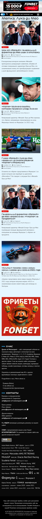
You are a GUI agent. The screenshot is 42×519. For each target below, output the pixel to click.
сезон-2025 (22, 488)
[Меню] (38, 14)
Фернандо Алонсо (19, 113)
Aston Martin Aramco (8, 445)
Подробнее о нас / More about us (13, 379)
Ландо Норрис (6, 469)
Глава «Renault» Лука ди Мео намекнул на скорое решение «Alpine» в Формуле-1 (17, 160)
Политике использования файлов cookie (23, 508)
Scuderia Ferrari (9, 460)
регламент (13, 485)
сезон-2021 (9, 276)
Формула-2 (22, 478)
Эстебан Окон (32, 276)
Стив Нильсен (26, 56)
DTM (32, 445)
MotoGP (6, 457)
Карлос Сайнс (30, 466)
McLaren (5, 453)
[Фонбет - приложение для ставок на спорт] (21, 6)
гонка (20, 482)
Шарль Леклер (6, 483)
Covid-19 (27, 445)
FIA (16, 448)
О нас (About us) (8, 386)
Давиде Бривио (13, 274)
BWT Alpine (6, 56)
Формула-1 (5, 47)
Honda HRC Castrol (23, 448)
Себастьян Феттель (22, 473)
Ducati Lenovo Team (8, 448)
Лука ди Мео (20, 56)
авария (14, 483)
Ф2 (35, 473)
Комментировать (7, 58)
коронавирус (5, 485)
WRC (34, 463)
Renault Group (12, 56)
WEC (18, 463)
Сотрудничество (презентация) (13, 388)
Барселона (5, 466)
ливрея (19, 274)
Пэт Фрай (4, 276)
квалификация (31, 482)
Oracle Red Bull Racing (28, 457)
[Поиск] (7, 14)
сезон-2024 (13, 488)
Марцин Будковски (33, 274)
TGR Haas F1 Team (22, 461)
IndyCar (30, 450)
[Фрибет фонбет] (21, 316)
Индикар (23, 466)
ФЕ (38, 473)
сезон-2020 (21, 485)
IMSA (25, 451)
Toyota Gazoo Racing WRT (8, 463)
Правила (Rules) (8, 383)
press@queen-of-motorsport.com (14, 409)
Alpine (4, 113)
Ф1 (31, 56)
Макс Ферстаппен (32, 469)
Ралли (13, 473)
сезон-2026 (30, 488)
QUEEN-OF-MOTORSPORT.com (23, 14)
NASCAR (13, 457)
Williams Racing (26, 463)
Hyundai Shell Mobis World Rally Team (12, 450)
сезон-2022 (5, 488)
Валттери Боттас (14, 466)
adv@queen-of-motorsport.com (13, 401)
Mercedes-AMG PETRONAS (22, 453)
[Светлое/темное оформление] (3, 14)
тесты (37, 488)
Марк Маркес (6, 473)
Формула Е (30, 478)
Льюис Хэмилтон (18, 469)
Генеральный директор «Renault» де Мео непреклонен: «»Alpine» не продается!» (20, 216)
